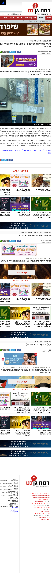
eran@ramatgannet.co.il (41, 497)
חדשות (41, 17)
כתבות (10, 498)
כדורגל (16, 490)
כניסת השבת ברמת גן (32, 258)
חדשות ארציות (13, 503)
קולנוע (10, 487)
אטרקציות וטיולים (12, 496)
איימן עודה (36, 367)
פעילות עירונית (7, 484)
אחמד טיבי (12, 367)
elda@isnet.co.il (44, 517)
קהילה (12, 17)
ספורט (16, 488)
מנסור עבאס (43, 367)
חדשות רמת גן (45, 21)
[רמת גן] (37, 15)
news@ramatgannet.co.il (40, 495)
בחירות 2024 (14, 506)
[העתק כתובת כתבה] (5, 52)
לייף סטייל (14, 494)
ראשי (49, 17)
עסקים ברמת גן (5, 493)
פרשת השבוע (43, 258)
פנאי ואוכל (15, 501)
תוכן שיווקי (15, 493)
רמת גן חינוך (14, 510)
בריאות (3, 496)
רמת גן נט (46, 41)
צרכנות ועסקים (12, 491)
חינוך (5, 17)
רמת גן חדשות (13, 509)
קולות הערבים (20, 367)
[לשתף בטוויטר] (12, 52)
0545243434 (39, 501)
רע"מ (26, 367)
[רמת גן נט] (36, 488)
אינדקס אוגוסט (30, 17)
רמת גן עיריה (14, 512)
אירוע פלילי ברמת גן (41, 69)
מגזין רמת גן (14, 497)
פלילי (19, 17)
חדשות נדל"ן (33, 21)
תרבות (16, 487)
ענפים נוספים (8, 490)
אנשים (16, 498)
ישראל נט (15, 507)
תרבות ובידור (13, 485)
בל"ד (30, 367)
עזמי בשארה (4, 367)
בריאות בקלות (13, 500)
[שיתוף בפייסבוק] (18, 52)
